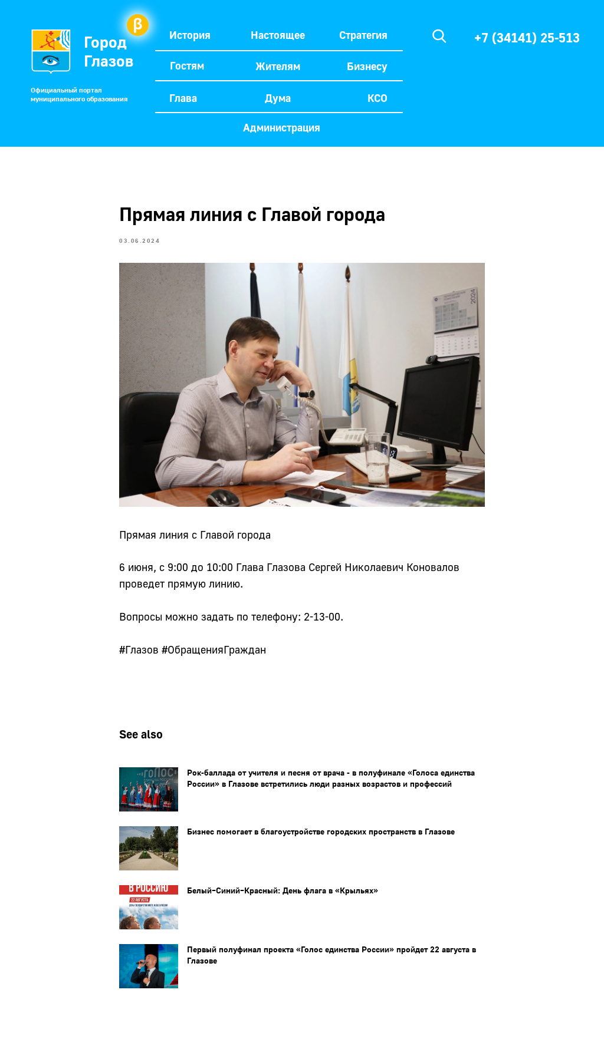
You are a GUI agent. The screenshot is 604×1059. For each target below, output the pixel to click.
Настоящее (278, 34)
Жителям (277, 66)
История (190, 34)
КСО (377, 97)
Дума (278, 97)
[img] (439, 36)
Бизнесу (367, 66)
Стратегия (363, 34)
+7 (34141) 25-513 (527, 37)
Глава (183, 97)
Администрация (281, 127)
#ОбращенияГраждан (214, 649)
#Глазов (139, 649)
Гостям (187, 65)
